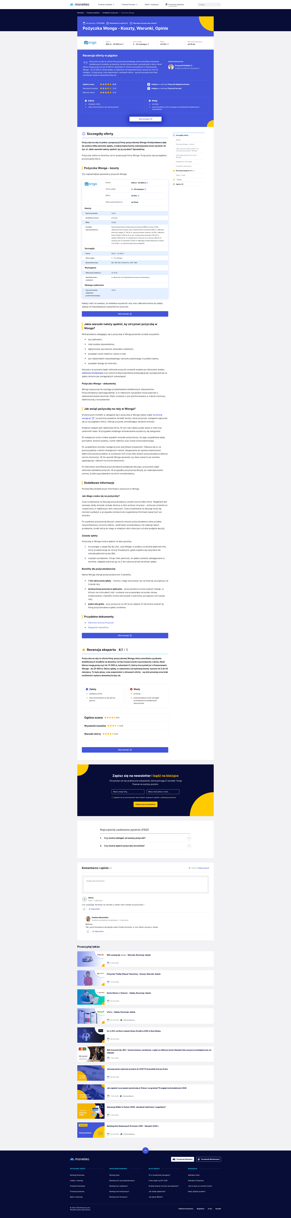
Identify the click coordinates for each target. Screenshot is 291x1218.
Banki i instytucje (152, 4)
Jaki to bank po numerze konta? (200, 1186)
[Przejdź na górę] (145, 1150)
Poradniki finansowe (77, 1186)
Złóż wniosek (144, 119)
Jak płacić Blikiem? (156, 1197)
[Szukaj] (219, 4)
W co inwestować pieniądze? (159, 1175)
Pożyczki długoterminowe (178, 84)
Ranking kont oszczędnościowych (122, 1180)
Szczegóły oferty (182, 135)
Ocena (179, 180)
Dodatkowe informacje (184, 162)
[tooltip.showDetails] (147, 183)
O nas (210, 1209)
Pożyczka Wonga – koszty (185, 144)
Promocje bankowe (176, 4)
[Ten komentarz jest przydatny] (84, 909)
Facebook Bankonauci (210, 1159)
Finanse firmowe (128, 4)
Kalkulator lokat (193, 1175)
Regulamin (200, 1209)
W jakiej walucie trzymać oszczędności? (163, 1186)
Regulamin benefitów (98, 627)
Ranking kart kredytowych (119, 1191)
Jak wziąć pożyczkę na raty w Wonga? (186, 156)
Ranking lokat (114, 1175)
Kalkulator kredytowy (196, 1180)
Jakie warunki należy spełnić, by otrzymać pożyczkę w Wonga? (187, 150)
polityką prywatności (168, 797)
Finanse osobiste (105, 4)
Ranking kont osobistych (118, 1186)
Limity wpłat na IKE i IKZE (158, 1180)
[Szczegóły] (123, 44)
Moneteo (80, 13)
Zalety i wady (180, 175)
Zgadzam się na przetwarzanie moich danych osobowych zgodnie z (145, 797)
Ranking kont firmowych (118, 1197)
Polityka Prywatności (185, 1209)
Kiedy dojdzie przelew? (196, 1191)
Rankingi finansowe (77, 1175)
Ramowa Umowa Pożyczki (101, 622)
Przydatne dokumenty (184, 166)
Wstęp (178, 140)
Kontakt (218, 1209)
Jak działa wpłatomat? (157, 1191)
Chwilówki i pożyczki (110, 13)
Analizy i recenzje (76, 1180)
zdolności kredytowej (92, 373)
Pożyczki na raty (175, 88)
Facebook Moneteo (185, 1159)
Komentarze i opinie (119, 23)
